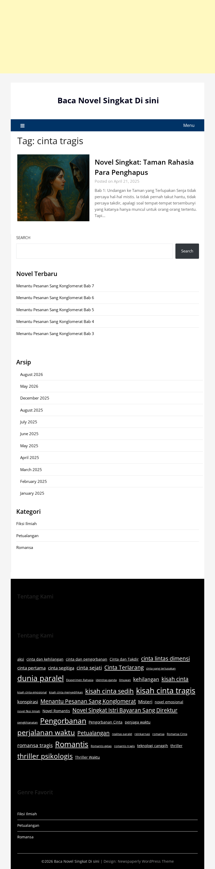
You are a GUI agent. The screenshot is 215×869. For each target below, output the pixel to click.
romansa (158, 734)
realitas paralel (122, 734)
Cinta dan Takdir (124, 659)
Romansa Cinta (177, 734)
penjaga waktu (137, 722)
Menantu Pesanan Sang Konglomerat (88, 701)
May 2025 (29, 445)
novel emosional (169, 701)
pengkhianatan (27, 722)
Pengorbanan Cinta (105, 722)
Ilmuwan (125, 680)
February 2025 (33, 481)
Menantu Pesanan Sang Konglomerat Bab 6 (55, 297)
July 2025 (28, 421)
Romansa (24, 547)
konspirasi (27, 702)
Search (23, 237)
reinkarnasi (142, 734)
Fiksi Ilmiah (26, 523)
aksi (20, 659)
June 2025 (29, 433)
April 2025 (29, 457)
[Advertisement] (107, 36)
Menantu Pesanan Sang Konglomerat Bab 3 (55, 333)
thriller (176, 745)
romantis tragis (124, 746)
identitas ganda (106, 680)
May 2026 (29, 386)
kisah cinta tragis (165, 690)
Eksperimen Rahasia (79, 680)
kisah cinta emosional (32, 692)
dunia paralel (40, 678)
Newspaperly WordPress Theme (146, 861)
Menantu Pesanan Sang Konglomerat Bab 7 (55, 285)
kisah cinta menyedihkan (66, 692)
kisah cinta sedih (109, 691)
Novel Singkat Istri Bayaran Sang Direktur (125, 710)
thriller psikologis (45, 756)
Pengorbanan (63, 721)
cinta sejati (89, 667)
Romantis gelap (101, 746)
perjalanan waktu (46, 732)
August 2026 (31, 374)
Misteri (145, 702)
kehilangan (146, 679)
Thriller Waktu (87, 757)
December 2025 (34, 398)
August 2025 (31, 410)
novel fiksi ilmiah (28, 711)
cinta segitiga (61, 668)
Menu (189, 125)
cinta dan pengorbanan (86, 659)
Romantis (71, 744)
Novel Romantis (56, 710)
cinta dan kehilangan (44, 659)
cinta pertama (31, 668)
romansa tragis (35, 745)
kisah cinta (175, 679)
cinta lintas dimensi (165, 658)
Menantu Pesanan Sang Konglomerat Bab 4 (55, 321)
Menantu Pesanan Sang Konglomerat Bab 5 (55, 309)
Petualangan (27, 535)
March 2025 (31, 469)
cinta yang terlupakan (161, 668)
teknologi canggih (152, 745)
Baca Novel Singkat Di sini (108, 100)
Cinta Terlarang (124, 667)
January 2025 (32, 493)
